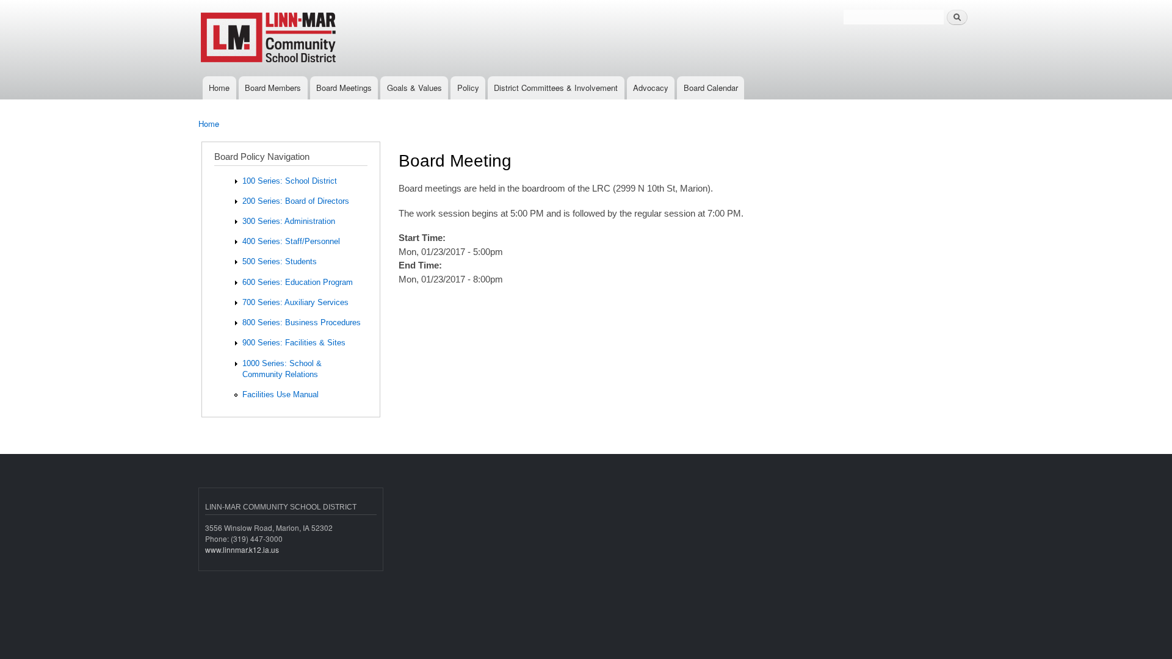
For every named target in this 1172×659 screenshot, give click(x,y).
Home (219, 87)
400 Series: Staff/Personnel (291, 241)
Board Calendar (711, 87)
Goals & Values (414, 87)
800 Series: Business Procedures (301, 322)
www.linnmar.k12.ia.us (242, 549)
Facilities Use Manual (280, 394)
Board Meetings (344, 87)
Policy (468, 87)
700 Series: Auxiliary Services (295, 302)
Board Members (273, 87)
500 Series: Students (279, 261)
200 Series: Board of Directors (295, 201)
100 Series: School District (289, 180)
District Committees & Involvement (556, 87)
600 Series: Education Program (297, 282)
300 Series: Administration (288, 221)
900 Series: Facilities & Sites (293, 342)
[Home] (309, 38)
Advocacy (650, 87)
